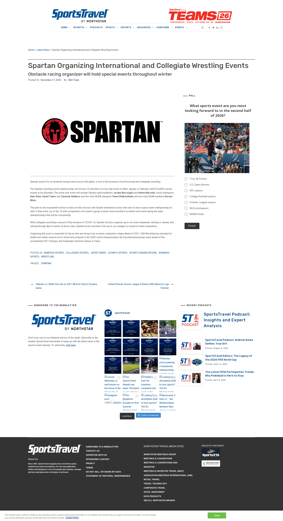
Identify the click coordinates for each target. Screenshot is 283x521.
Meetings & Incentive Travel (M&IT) (164, 471)
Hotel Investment (154, 492)
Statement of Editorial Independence (108, 476)
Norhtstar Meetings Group (160, 454)
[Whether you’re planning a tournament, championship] (149, 365)
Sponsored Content (98, 459)
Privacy (90, 463)
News (64, 27)
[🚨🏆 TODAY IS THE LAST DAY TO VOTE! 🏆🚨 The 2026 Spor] (113, 328)
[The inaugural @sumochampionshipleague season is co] (149, 328)
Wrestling (47, 256)
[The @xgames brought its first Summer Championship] (131, 401)
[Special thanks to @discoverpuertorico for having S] (131, 365)
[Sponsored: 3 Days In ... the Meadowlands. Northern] (167, 401)
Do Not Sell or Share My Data (103, 472)
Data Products (152, 496)
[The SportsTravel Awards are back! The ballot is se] (131, 383)
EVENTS (179, 27)
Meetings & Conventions (158, 458)
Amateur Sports (54, 252)
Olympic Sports (117, 252)
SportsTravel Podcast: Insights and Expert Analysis (227, 320)
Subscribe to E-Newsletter (102, 447)
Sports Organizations (143, 252)
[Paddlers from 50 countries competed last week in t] (149, 383)
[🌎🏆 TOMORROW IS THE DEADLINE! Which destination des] (131, 328)
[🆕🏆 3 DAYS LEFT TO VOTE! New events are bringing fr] (131, 346)
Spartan (46, 263)
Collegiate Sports (77, 252)
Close (217, 515)
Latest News (43, 50)
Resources (144, 27)
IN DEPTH (78, 27)
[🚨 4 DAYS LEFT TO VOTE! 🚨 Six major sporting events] (149, 346)
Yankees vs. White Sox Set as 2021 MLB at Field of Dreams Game (66, 286)
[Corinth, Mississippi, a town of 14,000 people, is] (167, 328)
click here (71, 345)
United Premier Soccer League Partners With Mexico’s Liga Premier (138, 286)
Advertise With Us (96, 455)
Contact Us (92, 451)
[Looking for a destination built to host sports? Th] (167, 383)
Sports (110, 27)
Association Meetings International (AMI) (168, 475)
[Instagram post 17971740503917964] (113, 401)
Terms (89, 467)
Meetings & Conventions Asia (160, 462)
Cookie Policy (72, 518)
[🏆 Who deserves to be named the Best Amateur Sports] (113, 365)
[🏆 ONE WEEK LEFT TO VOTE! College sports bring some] (167, 346)
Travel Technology (155, 483)
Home (31, 50)
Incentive (149, 467)
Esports (126, 27)
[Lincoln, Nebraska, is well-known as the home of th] (113, 383)
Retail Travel (152, 479)
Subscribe (163, 27)
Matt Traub (73, 80)
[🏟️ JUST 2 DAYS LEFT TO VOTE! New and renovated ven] (113, 346)
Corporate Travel (154, 488)
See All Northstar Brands (159, 500)
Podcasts (96, 27)
